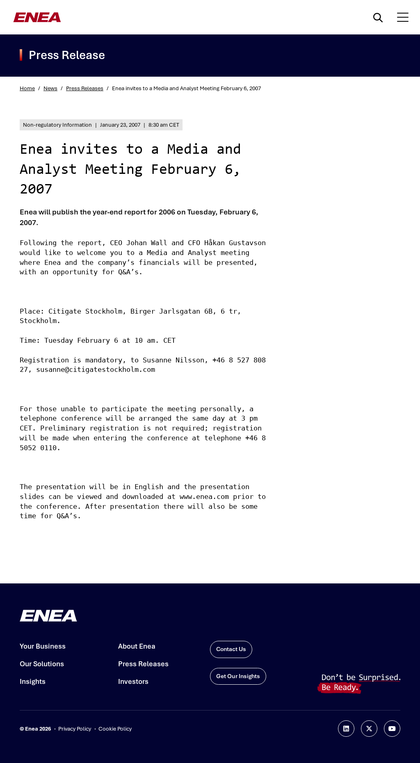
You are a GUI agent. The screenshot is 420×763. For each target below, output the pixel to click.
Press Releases (84, 88)
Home (27, 88)
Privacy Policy (74, 728)
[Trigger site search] (379, 17)
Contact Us (231, 649)
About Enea (136, 646)
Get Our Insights (238, 676)
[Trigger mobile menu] (403, 17)
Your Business (43, 646)
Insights (33, 681)
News (50, 88)
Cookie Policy (115, 728)
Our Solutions (42, 663)
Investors (133, 681)
